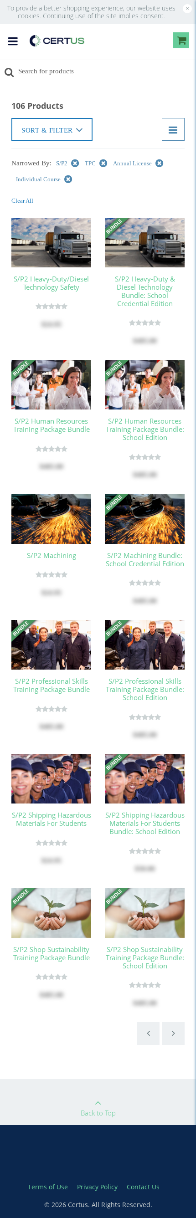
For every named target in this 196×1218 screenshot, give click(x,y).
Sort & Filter (47, 130)
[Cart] (181, 42)
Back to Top (98, 1112)
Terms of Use (48, 1186)
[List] (173, 129)
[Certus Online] (57, 40)
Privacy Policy (97, 1186)
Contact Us (143, 1186)
